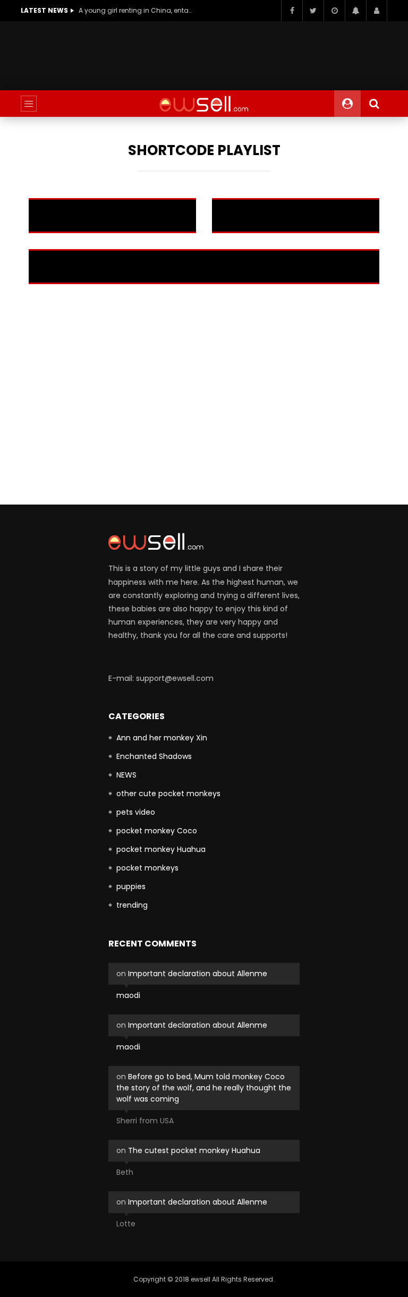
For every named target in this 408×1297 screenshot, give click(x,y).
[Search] (374, 103)
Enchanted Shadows (154, 756)
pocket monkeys (147, 868)
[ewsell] (203, 104)
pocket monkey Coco (156, 830)
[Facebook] (291, 10)
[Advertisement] (214, 54)
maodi (128, 995)
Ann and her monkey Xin (161, 737)
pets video (135, 812)
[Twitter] (313, 10)
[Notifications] (355, 10)
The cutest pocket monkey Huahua (194, 1150)
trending (132, 905)
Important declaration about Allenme (197, 973)
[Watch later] (334, 10)
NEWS (126, 775)
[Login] (376, 10)
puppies (131, 886)
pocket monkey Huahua (161, 849)
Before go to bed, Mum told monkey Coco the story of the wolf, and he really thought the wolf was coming (203, 1087)
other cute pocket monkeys (168, 793)
